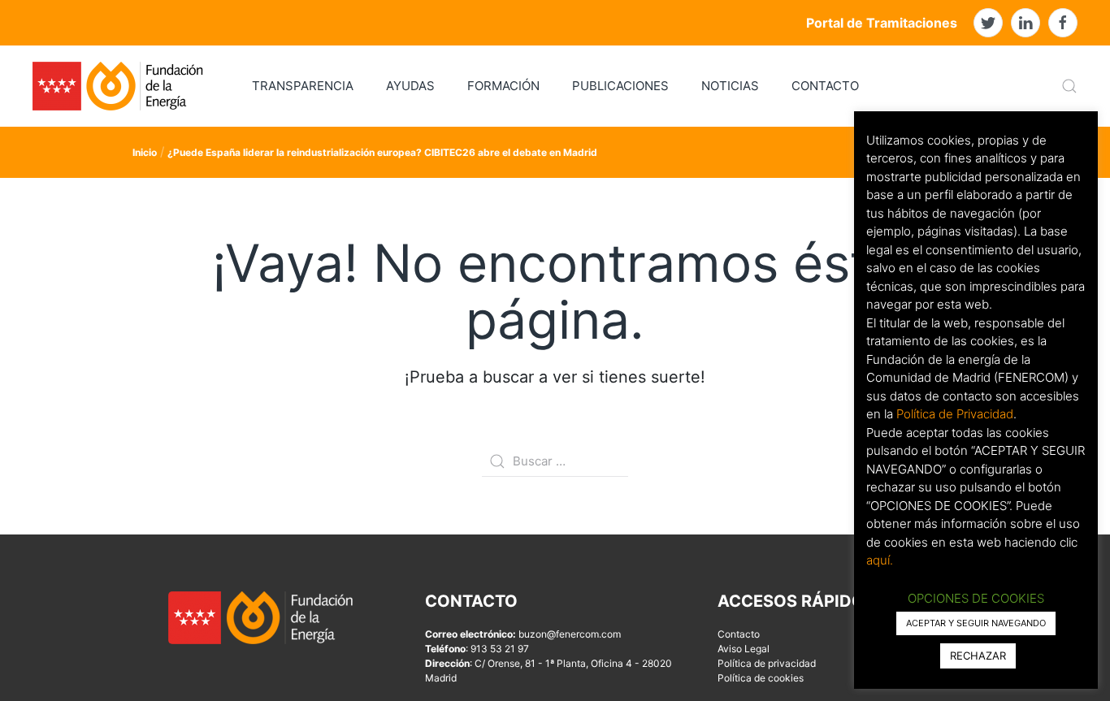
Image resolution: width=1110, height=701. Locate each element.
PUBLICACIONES (620, 85)
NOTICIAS (730, 85)
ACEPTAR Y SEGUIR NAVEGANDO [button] (976, 623)
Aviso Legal (744, 649)
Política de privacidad (767, 663)
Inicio (144, 152)
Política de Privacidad (954, 414)
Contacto (739, 634)
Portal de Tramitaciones (881, 23)
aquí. (879, 560)
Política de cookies (761, 678)
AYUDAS (410, 85)
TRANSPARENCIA (302, 85)
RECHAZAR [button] (978, 655)
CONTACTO (825, 85)
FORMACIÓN (503, 85)
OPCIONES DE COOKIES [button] (976, 598)
